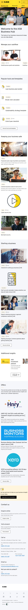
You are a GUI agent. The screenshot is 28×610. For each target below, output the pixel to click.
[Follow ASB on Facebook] (3, 593)
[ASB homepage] (6, 2)
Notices (3, 604)
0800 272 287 (5, 557)
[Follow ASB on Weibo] (17, 596)
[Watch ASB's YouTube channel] (24, 596)
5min (8, 210)
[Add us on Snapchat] (10, 596)
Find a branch (6, 531)
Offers (23, 5)
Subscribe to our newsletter (8, 497)
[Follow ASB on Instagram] (24, 593)
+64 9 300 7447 (20, 555)
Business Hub (4, 5)
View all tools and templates (9, 128)
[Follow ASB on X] (10, 593)
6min (8, 265)
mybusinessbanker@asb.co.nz (9, 566)
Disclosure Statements (18, 602)
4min (8, 62)
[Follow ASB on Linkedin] (17, 593)
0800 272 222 (5, 546)
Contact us (15, 600)
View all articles (6, 345)
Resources (15, 5)
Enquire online (6, 518)
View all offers (6, 481)
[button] (2, 2)
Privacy (12, 602)
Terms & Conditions (6, 602)
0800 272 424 (5, 574)
